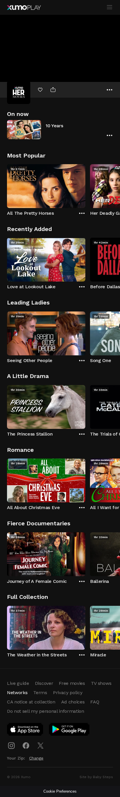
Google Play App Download (69, 730)
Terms (40, 692)
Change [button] (36, 758)
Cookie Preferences (60, 791)
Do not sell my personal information (45, 711)
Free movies (72, 683)
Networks (17, 692)
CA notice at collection (31, 702)
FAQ (94, 702)
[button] (60, 129)
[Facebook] (26, 745)
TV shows (101, 683)
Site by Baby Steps (96, 777)
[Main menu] (109, 7)
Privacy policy (67, 692)
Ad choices (73, 702)
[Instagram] (11, 745)
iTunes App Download (25, 730)
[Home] (24, 7)
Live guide (18, 683)
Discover (44, 683)
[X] (40, 745)
